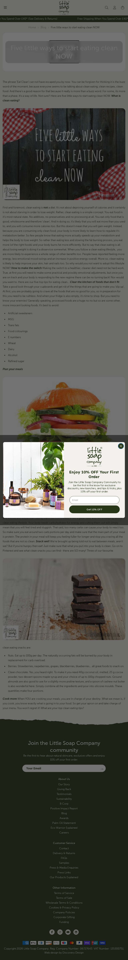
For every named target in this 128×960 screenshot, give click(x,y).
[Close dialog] (121, 446)
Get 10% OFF (94, 509)
